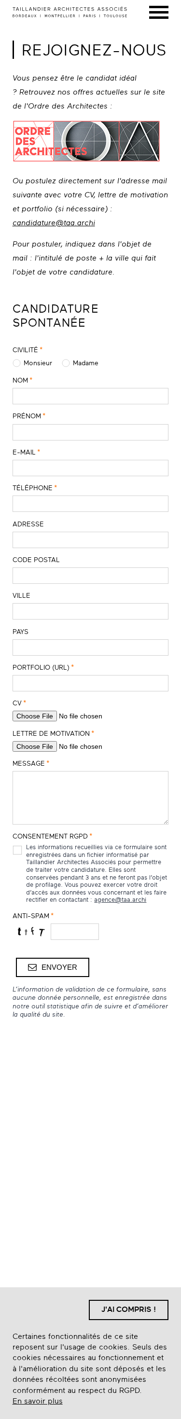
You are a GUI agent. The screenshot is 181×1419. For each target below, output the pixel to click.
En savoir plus (38, 1401)
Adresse (28, 524)
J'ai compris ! (128, 1309)
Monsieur (38, 363)
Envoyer (59, 967)
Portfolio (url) (43, 667)
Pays (20, 631)
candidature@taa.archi (54, 223)
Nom (22, 380)
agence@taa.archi (120, 899)
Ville (21, 595)
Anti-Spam (33, 916)
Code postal (36, 560)
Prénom (29, 416)
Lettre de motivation (53, 733)
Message (31, 763)
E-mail (26, 452)
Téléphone (35, 488)
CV (19, 703)
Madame (85, 363)
